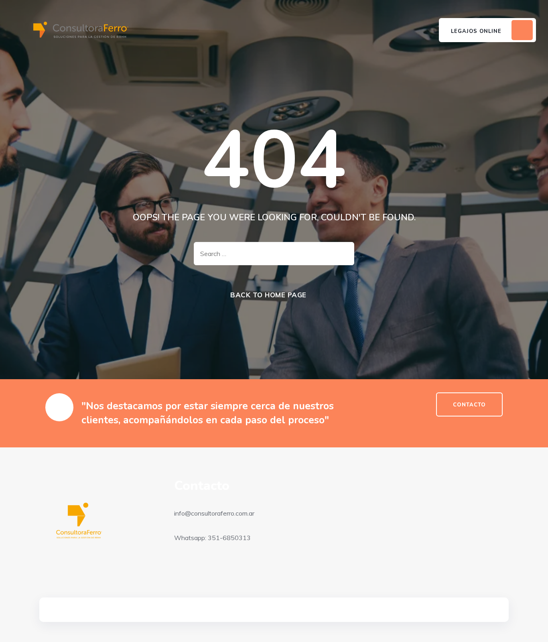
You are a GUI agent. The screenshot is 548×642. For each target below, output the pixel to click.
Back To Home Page (268, 295)
